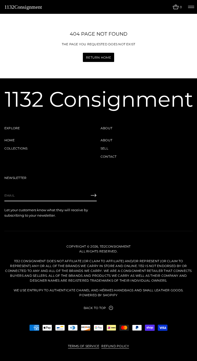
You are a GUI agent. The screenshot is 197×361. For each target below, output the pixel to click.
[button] (177, 7)
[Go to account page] (167, 8)
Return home (98, 57)
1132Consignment (23, 7)
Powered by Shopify (98, 295)
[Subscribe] (94, 195)
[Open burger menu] (191, 7)
